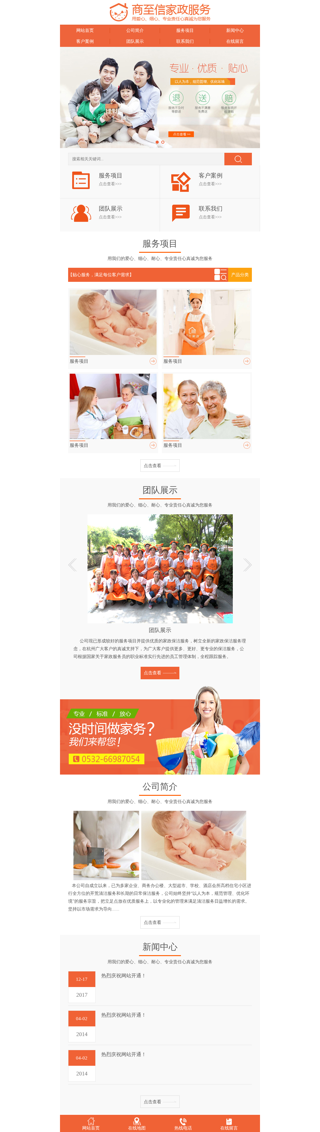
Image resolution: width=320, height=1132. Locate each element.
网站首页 (85, 30)
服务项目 (185, 30)
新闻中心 (235, 30)
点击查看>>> (110, 184)
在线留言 (235, 41)
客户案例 (85, 41)
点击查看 (152, 465)
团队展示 (135, 41)
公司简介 (135, 30)
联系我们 (185, 41)
